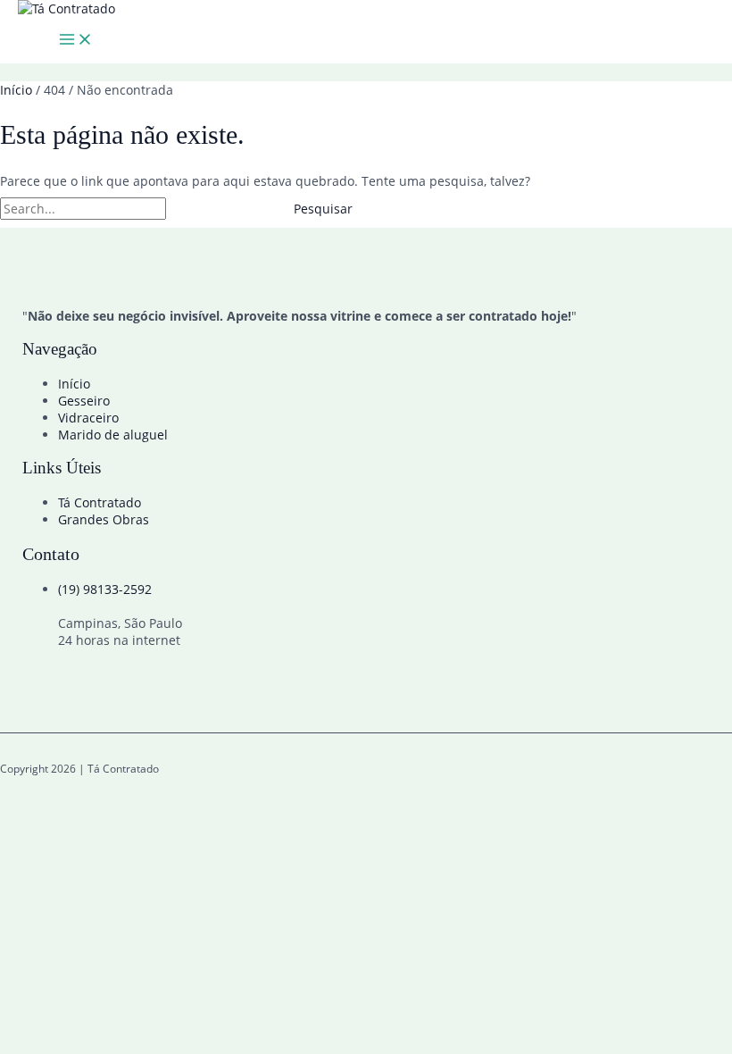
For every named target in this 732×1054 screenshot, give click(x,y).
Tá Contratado (99, 502)
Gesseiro (84, 400)
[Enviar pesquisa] (210, 209)
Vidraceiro (88, 417)
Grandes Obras (103, 519)
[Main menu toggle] (76, 40)
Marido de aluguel (113, 434)
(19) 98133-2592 (105, 589)
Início (74, 383)
